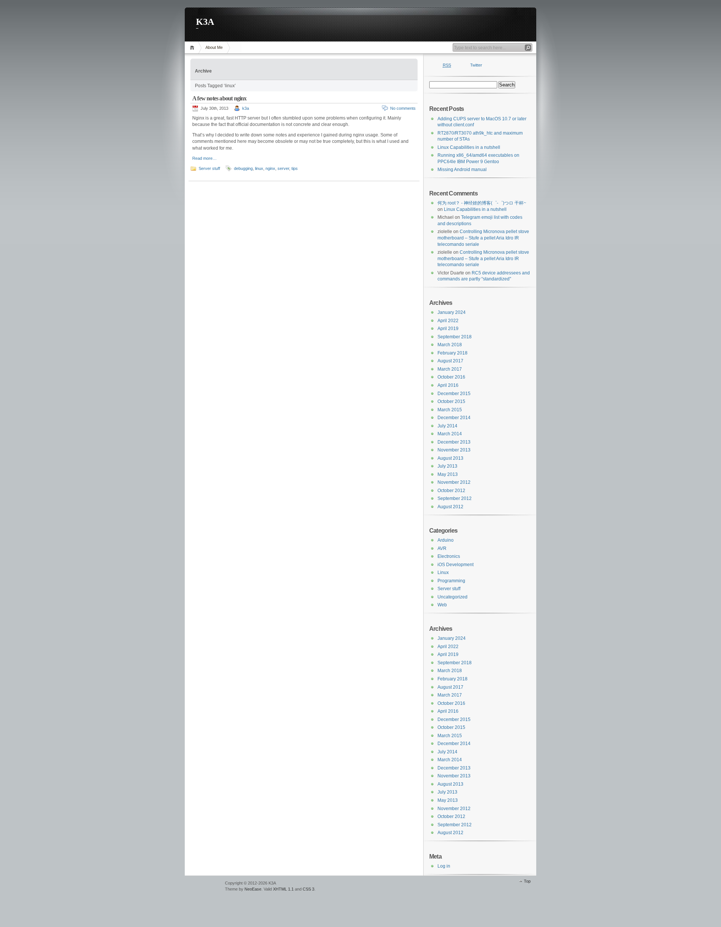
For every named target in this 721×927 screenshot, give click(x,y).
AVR (441, 548)
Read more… (204, 158)
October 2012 (451, 490)
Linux (443, 572)
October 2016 (451, 377)
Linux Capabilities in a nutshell (468, 147)
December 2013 (454, 442)
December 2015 (454, 393)
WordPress (204, 886)
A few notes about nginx (219, 98)
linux (259, 168)
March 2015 (449, 409)
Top (527, 881)
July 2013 (447, 466)
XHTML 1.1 (283, 889)
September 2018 (454, 336)
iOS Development (455, 564)
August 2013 (450, 458)
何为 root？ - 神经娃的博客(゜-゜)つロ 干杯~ (481, 203)
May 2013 (447, 474)
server (283, 168)
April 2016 (448, 385)
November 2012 (454, 482)
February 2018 (452, 353)
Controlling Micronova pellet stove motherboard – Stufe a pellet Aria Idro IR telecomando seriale (483, 238)
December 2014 (454, 417)
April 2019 (448, 328)
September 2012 (454, 498)
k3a (245, 108)
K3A (205, 22)
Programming (451, 580)
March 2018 (449, 344)
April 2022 (448, 320)
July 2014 (447, 426)
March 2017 (449, 369)
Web (442, 604)
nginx (270, 168)
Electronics (448, 556)
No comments (403, 108)
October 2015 (451, 401)
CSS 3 (308, 889)
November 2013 (454, 450)
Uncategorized (452, 597)
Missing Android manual (462, 169)
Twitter (476, 65)
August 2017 (450, 361)
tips (294, 168)
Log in (443, 866)
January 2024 (451, 312)
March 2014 (449, 433)
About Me (214, 47)
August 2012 (450, 506)
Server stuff (209, 168)
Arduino (445, 540)
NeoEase (252, 889)
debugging (243, 168)
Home (193, 47)
